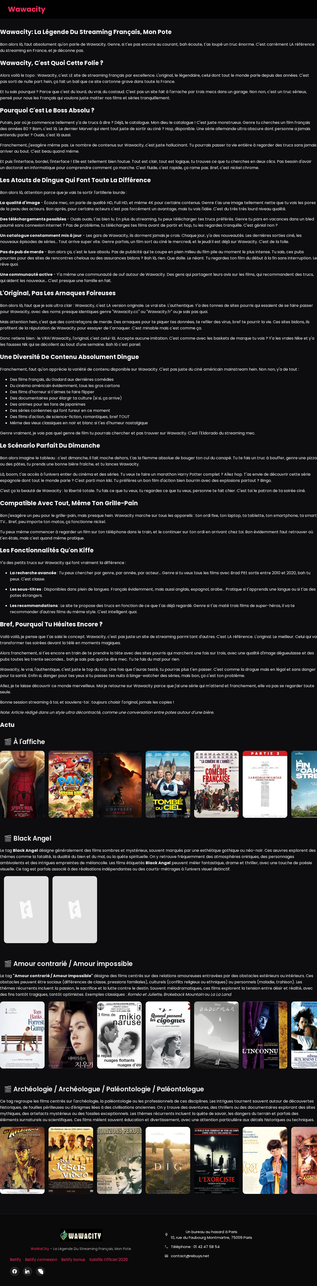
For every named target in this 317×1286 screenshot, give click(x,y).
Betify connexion (41, 1259)
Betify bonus (73, 1259)
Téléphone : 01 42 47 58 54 (195, 1246)
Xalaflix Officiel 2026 (108, 1259)
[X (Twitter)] (40, 1271)
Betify (15, 1259)
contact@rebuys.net (190, 1255)
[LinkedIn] (27, 1271)
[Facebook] (14, 1271)
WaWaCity (40, 1248)
